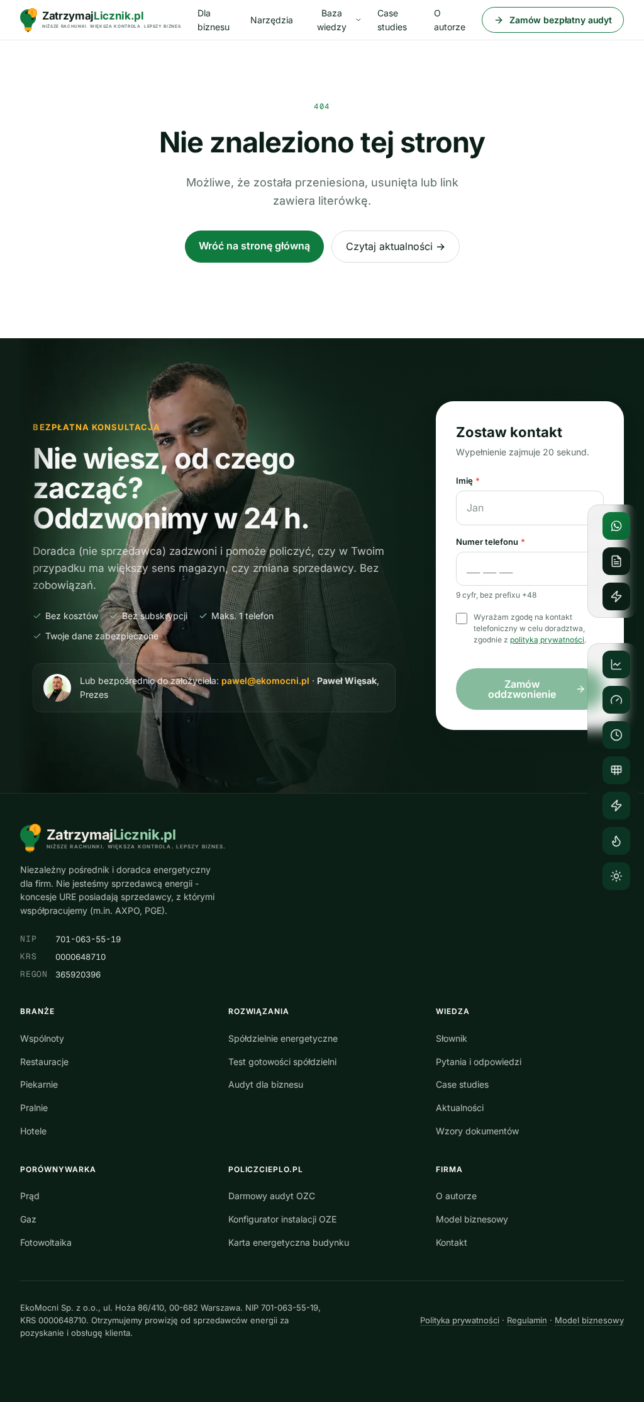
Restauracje (44, 1061)
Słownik (451, 1038)
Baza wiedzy (332, 20)
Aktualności (460, 1107)
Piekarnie (39, 1084)
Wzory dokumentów (477, 1131)
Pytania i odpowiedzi (478, 1061)
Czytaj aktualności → (395, 246)
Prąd (30, 1195)
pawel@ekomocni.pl (265, 680)
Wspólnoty (42, 1038)
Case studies (392, 20)
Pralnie (34, 1107)
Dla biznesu (213, 20)
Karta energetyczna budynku (288, 1242)
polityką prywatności (547, 639)
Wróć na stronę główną (254, 245)
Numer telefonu (490, 542)
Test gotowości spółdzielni (282, 1061)
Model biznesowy (472, 1219)
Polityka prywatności (459, 1320)
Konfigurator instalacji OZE (282, 1219)
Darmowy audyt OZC (271, 1195)
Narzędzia (271, 19)
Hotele (33, 1131)
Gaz (28, 1219)
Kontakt (451, 1242)
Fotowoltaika (46, 1242)
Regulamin (527, 1320)
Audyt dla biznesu (265, 1084)
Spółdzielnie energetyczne (283, 1038)
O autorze (449, 20)
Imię (468, 481)
